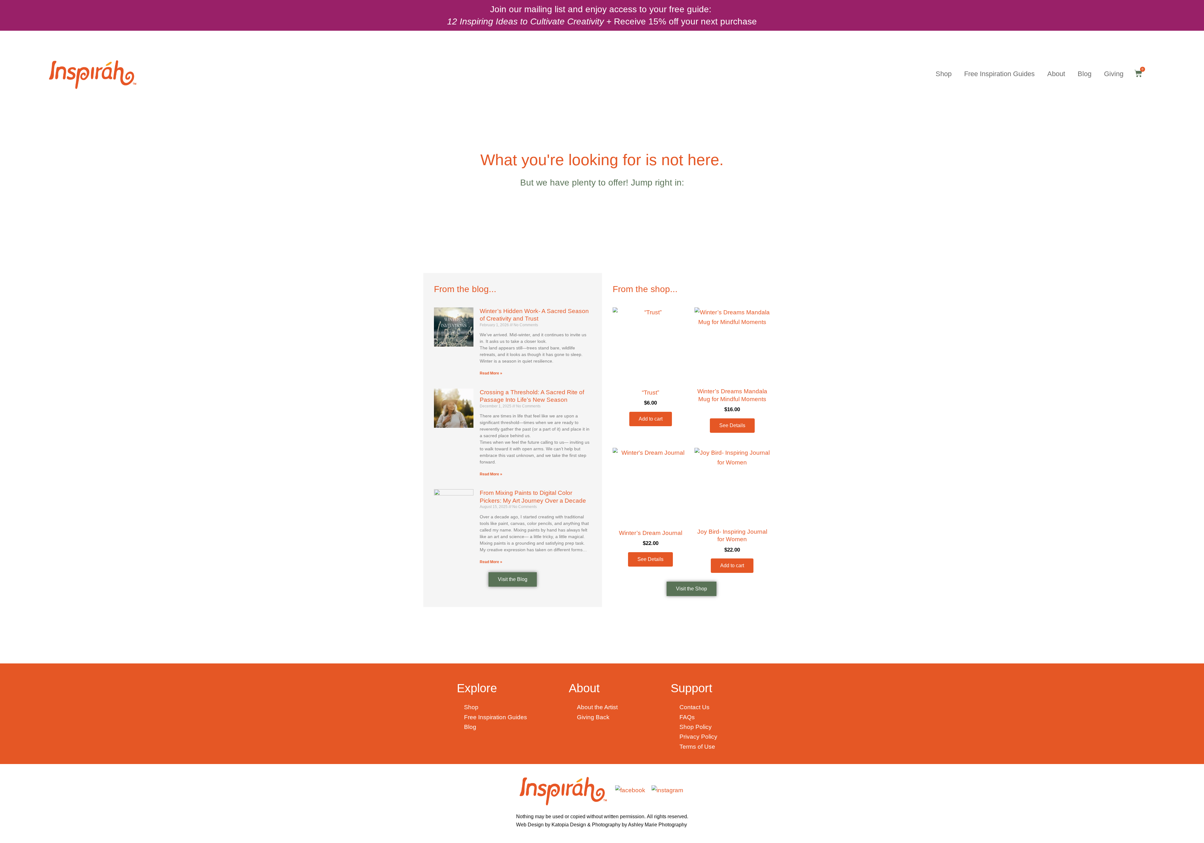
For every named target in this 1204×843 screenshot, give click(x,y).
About (1056, 74)
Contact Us (694, 707)
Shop (944, 74)
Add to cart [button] (651, 419)
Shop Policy (695, 727)
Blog (1084, 74)
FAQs (687, 717)
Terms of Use (697, 746)
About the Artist (597, 707)
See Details (732, 425)
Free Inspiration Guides (999, 74)
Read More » (491, 373)
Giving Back (593, 717)
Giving (1113, 74)
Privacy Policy (698, 736)
